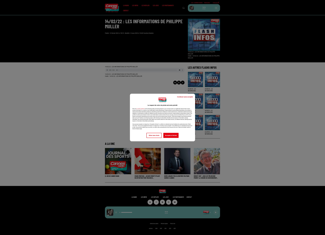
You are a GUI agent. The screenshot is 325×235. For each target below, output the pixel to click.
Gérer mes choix (154, 135)
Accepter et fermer (171, 135)
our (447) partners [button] (140, 108)
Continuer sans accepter (185, 97)
